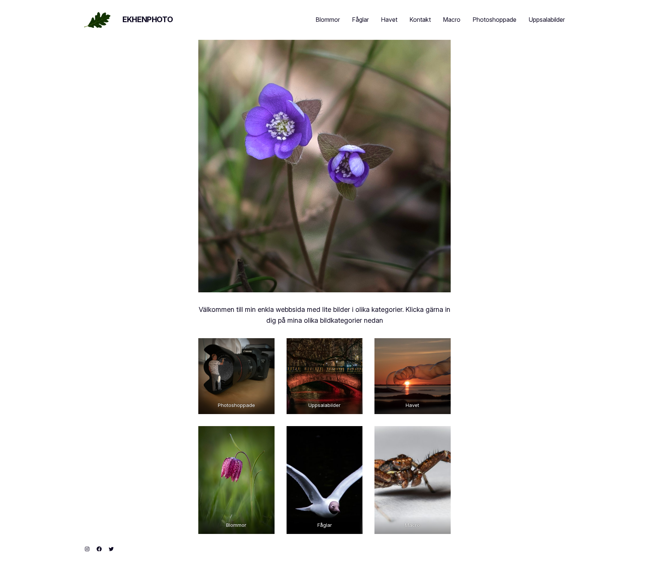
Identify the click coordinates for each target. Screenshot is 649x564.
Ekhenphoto (147, 19)
